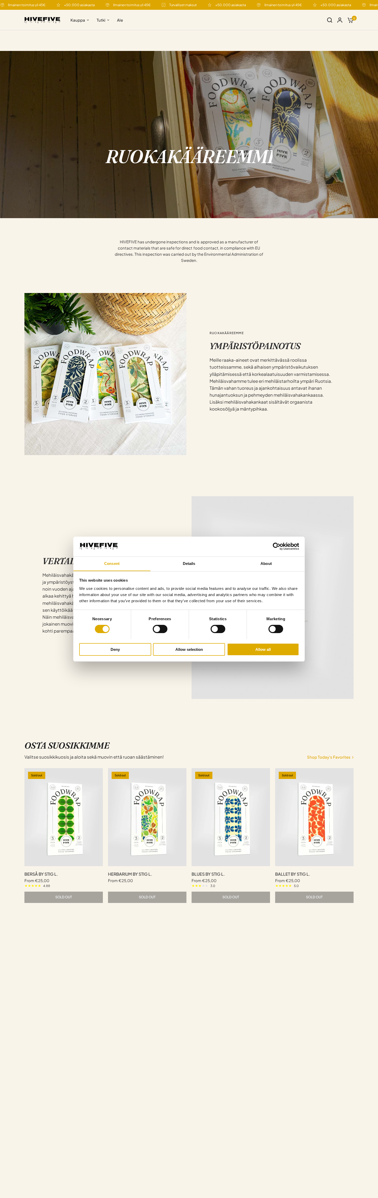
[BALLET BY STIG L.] (314, 817)
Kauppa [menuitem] (77, 19)
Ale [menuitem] (120, 19)
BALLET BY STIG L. (292, 874)
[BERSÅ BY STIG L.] (63, 817)
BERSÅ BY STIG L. (41, 874)
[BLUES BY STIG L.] (231, 817)
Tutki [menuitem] (101, 19)
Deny (115, 649)
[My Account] (340, 20)
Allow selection (189, 649)
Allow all (263, 649)
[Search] (330, 20)
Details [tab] (189, 563)
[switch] (160, 629)
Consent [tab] (112, 563)
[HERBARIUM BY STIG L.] (147, 817)
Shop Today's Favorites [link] (328, 757)
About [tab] (266, 563)
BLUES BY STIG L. (208, 874)
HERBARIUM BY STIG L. (130, 874)
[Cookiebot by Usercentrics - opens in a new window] (276, 546)
